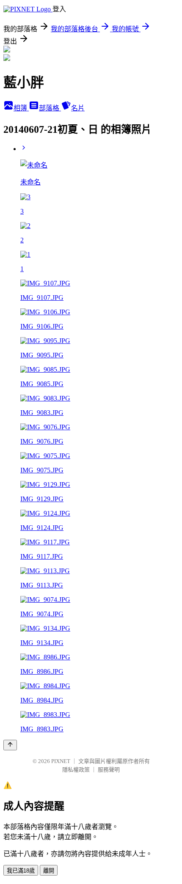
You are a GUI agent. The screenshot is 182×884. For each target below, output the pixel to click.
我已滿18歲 (21, 871)
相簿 (21, 108)
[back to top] (10, 745)
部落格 (50, 108)
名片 (78, 108)
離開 (48, 871)
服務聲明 (109, 769)
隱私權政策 (76, 769)
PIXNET (60, 761)
